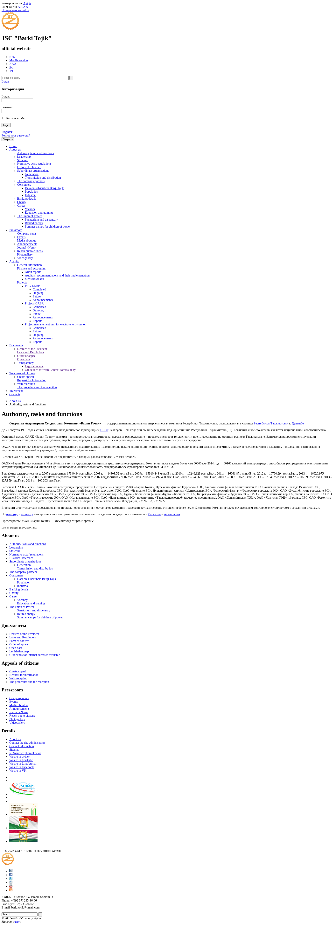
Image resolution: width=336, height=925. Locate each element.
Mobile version (18, 60)
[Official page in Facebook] (10, 874)
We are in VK (17, 770)
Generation (31, 174)
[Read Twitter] (10, 878)
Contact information (21, 746)
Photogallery (25, 254)
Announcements (27, 244)
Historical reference (29, 167)
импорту (12, 514)
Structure (22, 160)
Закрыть (8, 139)
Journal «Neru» (26, 247)
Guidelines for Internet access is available (34, 654)
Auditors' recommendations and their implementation (57, 275)
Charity (21, 202)
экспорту (27, 514)
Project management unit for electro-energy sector (55, 324)
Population (31, 191)
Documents (16, 345)
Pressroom (15, 230)
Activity (14, 261)
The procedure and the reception (37, 387)
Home (13, 146)
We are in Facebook (21, 767)
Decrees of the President (32, 348)
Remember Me (15, 118)
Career (21, 205)
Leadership (24, 156)
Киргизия (154, 514)
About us (15, 149)
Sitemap (14, 749)
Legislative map (34, 366)
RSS (12, 56)
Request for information (31, 380)
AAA (12, 63)
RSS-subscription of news (25, 753)
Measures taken (34, 279)
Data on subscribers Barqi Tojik (44, 188)
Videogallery (25, 258)
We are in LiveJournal (22, 763)
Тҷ (11, 70)
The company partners (31, 181)
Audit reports (33, 272)
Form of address (19, 640)
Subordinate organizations (33, 170)
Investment (16, 390)
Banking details (26, 198)
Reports (37, 321)
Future (37, 296)
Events (21, 237)
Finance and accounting (31, 268)
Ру (11, 67)
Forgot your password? (16, 135)
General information (29, 265)
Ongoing (38, 293)
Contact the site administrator (27, 742)
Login (5, 81)
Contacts (14, 394)
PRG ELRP (32, 286)
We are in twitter (19, 756)
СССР (104, 430)
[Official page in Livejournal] (10, 882)
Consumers (24, 184)
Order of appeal (26, 355)
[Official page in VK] (10, 871)
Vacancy (30, 209)
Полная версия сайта (15, 10)
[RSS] (10, 890)
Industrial (30, 195)
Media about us (26, 240)
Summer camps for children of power (48, 226)
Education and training (39, 212)
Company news (26, 233)
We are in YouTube (21, 760)
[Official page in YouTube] (10, 886)
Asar (17, 921)
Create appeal (25, 376)
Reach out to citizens (30, 251)
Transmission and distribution (43, 177)
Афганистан (172, 514)
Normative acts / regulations (34, 163)
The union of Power (29, 216)
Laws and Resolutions (30, 352)
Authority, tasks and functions (35, 153)
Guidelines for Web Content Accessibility (50, 369)
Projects (22, 282)
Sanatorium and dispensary (41, 219)
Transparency (25, 362)
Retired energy (34, 223)
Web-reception (26, 383)
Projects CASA (34, 303)
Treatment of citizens (22, 373)
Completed (39, 289)
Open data (23, 359)
